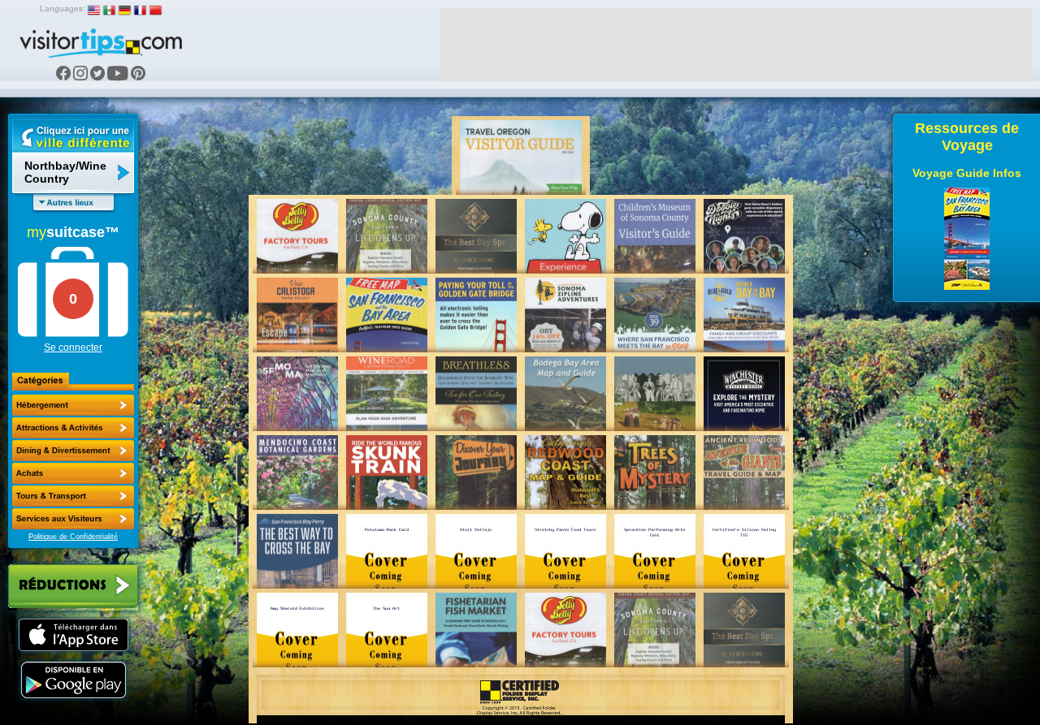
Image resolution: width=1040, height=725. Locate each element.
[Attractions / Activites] (73, 427)
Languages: (62, 8)
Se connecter (73, 347)
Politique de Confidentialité (73, 537)
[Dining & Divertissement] (73, 450)
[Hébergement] (73, 405)
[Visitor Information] (73, 518)
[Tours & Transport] (73, 496)
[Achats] (73, 473)
